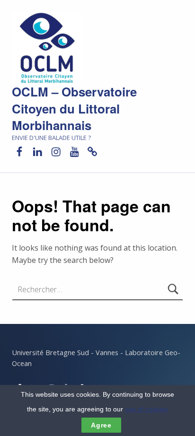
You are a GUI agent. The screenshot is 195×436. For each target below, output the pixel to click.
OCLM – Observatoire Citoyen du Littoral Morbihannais (74, 108)
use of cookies (146, 409)
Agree (101, 425)
